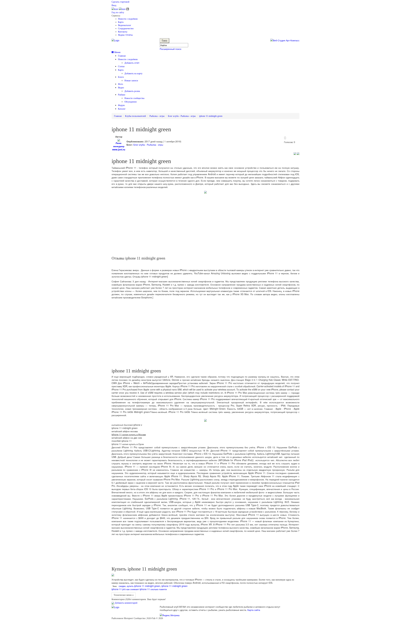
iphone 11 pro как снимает (125, 589)
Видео (121, 87)
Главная (122, 56)
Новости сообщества (134, 98)
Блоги (121, 77)
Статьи (121, 66)
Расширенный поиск (170, 48)
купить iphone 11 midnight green (143, 586)
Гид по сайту (118, 12)
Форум (121, 105)
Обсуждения (130, 102)
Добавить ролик (132, 91)
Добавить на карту (133, 73)
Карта (120, 22)
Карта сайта (253, 609)
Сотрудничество (126, 28)
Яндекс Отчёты (125, 35)
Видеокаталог (124, 25)
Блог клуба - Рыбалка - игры (182, 116)
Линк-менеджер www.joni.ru (118, 146)
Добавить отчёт (131, 63)
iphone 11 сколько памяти (153, 589)
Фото (120, 84)
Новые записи (131, 80)
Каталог (122, 109)
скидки (122, 586)
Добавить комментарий (125, 603)
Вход (114, 5)
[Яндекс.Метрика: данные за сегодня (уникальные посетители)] (169, 615)
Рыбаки (121, 95)
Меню (117, 52)
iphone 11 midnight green (210, 116)
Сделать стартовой (120, 2)
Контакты (122, 32)
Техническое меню (123, 595)
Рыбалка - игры (156, 116)
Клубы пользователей (135, 116)
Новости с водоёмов (128, 19)
